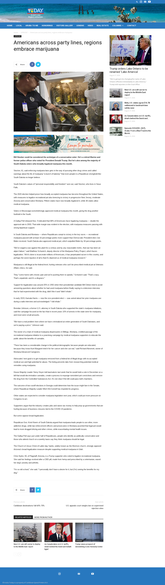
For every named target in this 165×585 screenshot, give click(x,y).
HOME (9, 25)
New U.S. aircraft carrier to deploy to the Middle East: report (136, 92)
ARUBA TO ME (32, 25)
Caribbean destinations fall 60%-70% (29, 505)
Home (16, 32)
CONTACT (131, 25)
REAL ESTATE (103, 25)
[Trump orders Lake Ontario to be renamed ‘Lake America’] (130, 50)
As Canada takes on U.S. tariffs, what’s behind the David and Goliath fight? (57, 546)
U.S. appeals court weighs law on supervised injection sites (84, 507)
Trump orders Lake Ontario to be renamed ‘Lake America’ (129, 70)
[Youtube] (149, 2)
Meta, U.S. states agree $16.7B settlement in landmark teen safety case (137, 105)
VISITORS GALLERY (64, 25)
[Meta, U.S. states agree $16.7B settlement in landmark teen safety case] (116, 106)
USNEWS (80, 25)
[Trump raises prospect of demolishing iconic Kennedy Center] (89, 532)
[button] (137, 2)
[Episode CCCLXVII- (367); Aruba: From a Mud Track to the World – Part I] (116, 131)
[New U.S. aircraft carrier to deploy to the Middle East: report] (28, 532)
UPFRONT (24, 32)
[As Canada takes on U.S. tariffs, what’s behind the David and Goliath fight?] (58, 532)
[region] (58, 144)
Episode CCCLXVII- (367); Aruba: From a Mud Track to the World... (138, 130)
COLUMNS (116, 25)
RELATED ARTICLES (23, 517)
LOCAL (19, 25)
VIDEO (90, 25)
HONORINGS (47, 25)
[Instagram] (141, 2)
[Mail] (145, 2)
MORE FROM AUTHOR (43, 517)
